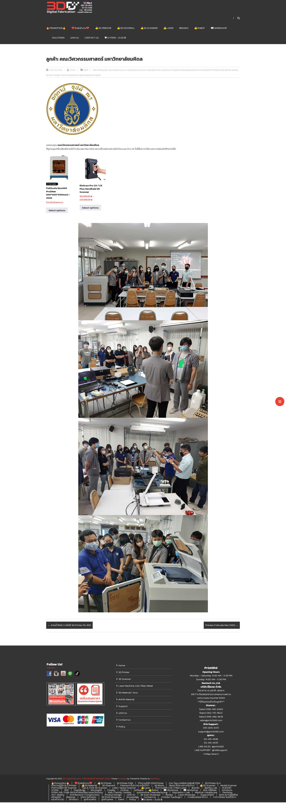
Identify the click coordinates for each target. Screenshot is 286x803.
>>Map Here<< (211, 754)
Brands (183, 28)
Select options (57, 210)
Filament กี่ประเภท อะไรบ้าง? (134, 785)
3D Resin (159, 785)
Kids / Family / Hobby (119, 792)
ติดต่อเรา (74, 799)
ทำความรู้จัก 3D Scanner (64, 788)
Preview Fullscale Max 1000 (221, 625)
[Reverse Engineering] (80, 75)
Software (138, 790)
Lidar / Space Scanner (124, 788)
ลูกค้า (86, 69)
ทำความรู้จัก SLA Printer (63, 785)
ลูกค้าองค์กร (90, 799)
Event (121, 799)
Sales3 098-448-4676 (211, 716)
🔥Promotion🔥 (56, 28)
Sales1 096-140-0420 (211, 709)
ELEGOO (226, 788)
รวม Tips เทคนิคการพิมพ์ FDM (184, 783)
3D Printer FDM (125, 783)
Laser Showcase (186, 795)
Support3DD (207, 795)
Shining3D (96, 790)
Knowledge (133, 797)
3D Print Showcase (111, 797)
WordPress (154, 778)
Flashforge (79, 790)
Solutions (58, 37)
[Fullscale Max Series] (228, 69)
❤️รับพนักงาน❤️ (80, 28)
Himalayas (122, 778)
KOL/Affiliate (210, 790)
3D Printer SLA (213, 783)
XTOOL (55, 790)
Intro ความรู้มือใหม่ (228, 795)
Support (123, 706)
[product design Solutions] (58, 75)
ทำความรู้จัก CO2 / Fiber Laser (171, 788)
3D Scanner (125, 679)
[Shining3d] (95, 75)
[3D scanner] (109, 69)
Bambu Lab (211, 788)
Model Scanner (228, 785)
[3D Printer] (98, 69)
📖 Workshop (219, 28)
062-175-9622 (215, 713)
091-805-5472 (211, 728)
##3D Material (126, 699)
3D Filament (108, 785)
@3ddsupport (219, 750)
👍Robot (199, 28)
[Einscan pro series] (124, 69)
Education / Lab (181, 792)
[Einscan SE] (169, 69)
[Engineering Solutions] (195, 69)
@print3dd (218, 746)
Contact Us (92, 37)
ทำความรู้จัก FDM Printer (151, 783)
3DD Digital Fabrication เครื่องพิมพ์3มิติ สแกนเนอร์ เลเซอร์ (86, 778)
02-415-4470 (211, 742)
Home (122, 665)
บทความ (74, 37)
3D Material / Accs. (128, 692)
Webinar (70, 797)
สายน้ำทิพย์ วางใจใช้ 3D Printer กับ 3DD (69, 625)
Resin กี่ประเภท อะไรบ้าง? (182, 785)
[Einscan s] (158, 69)
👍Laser (168, 28)
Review (169, 795)
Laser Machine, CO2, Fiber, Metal (136, 686)
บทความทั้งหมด (88, 797)
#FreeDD (56, 797)
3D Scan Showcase (150, 795)
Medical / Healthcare (206, 792)
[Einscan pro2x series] (143, 69)
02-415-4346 (211, 739)
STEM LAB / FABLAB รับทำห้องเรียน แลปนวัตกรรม (77, 792)
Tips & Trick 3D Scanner (94, 788)
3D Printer (124, 672)
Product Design (113, 795)
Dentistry (227, 792)
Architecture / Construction (85, 795)
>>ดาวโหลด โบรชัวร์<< (224, 797)
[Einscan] (180, 69)
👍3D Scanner (149, 28)
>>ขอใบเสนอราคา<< (197, 797)
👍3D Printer (103, 28)
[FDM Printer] (212, 69)
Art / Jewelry (58, 795)
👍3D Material (126, 28)
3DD (66, 790)
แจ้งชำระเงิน (57, 799)
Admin (73, 70)
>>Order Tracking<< (171, 797)
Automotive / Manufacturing (152, 792)
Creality (111, 790)
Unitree (124, 790)
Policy (122, 726)
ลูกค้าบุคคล (107, 799)
